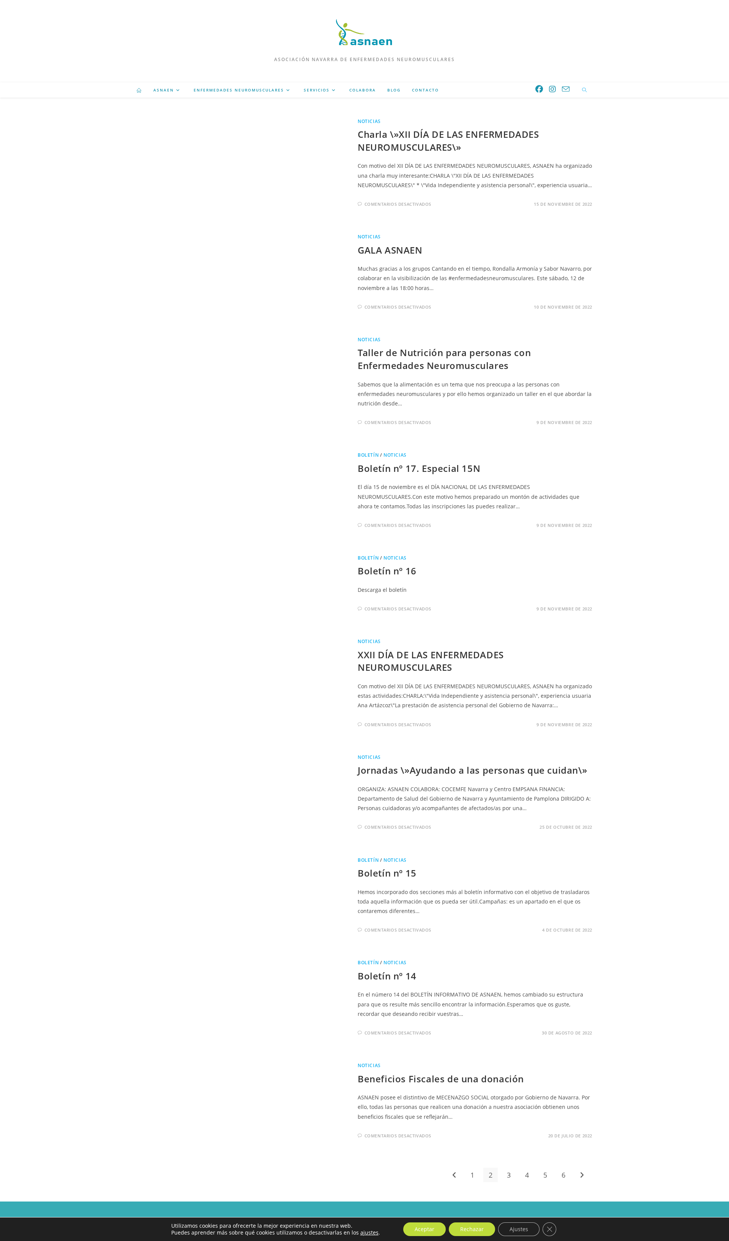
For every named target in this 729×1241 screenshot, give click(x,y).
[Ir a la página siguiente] (581, 1175)
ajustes (369, 1232)
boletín (368, 455)
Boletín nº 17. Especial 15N (419, 468)
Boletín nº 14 (387, 976)
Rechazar (472, 1229)
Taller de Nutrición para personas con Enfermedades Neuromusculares (444, 359)
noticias (369, 121)
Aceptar (424, 1229)
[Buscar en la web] (584, 90)
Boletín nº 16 (387, 571)
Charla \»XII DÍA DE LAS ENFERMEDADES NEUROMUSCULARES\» (448, 140)
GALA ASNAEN (390, 250)
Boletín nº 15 (387, 873)
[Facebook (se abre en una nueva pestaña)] (539, 89)
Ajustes (519, 1229)
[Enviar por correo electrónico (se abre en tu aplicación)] (566, 89)
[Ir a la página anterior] (454, 1175)
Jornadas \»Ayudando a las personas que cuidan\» (472, 770)
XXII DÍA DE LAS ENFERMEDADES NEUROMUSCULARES (431, 661)
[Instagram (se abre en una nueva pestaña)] (552, 89)
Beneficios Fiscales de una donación (441, 1078)
